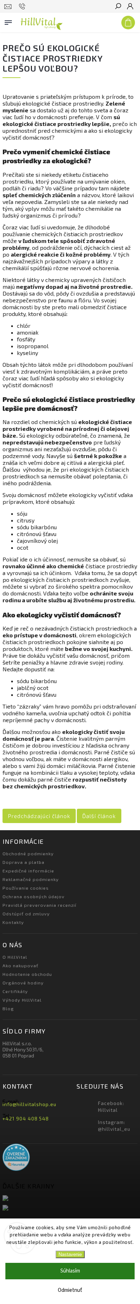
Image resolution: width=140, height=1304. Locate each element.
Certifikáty (15, 991)
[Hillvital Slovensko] (70, 1198)
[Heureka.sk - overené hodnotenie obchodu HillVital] (16, 1158)
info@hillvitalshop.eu (29, 1104)
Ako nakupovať (20, 965)
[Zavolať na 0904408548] (23, 6)
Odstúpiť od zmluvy (26, 913)
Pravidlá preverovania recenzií (39, 905)
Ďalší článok (99, 816)
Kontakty (13, 922)
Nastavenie (70, 1254)
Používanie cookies (26, 888)
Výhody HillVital (22, 1000)
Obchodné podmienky (28, 853)
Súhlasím (70, 1271)
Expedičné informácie (28, 871)
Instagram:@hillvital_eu (114, 1125)
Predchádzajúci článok (39, 816)
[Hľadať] (117, 6)
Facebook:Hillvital (111, 1106)
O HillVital (15, 957)
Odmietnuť (70, 1290)
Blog (8, 1008)
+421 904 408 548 (26, 1118)
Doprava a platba (24, 862)
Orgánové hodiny (23, 983)
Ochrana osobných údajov (34, 896)
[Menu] (8, 21)
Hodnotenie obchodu (27, 974)
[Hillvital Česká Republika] (70, 1208)
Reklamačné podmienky (31, 879)
